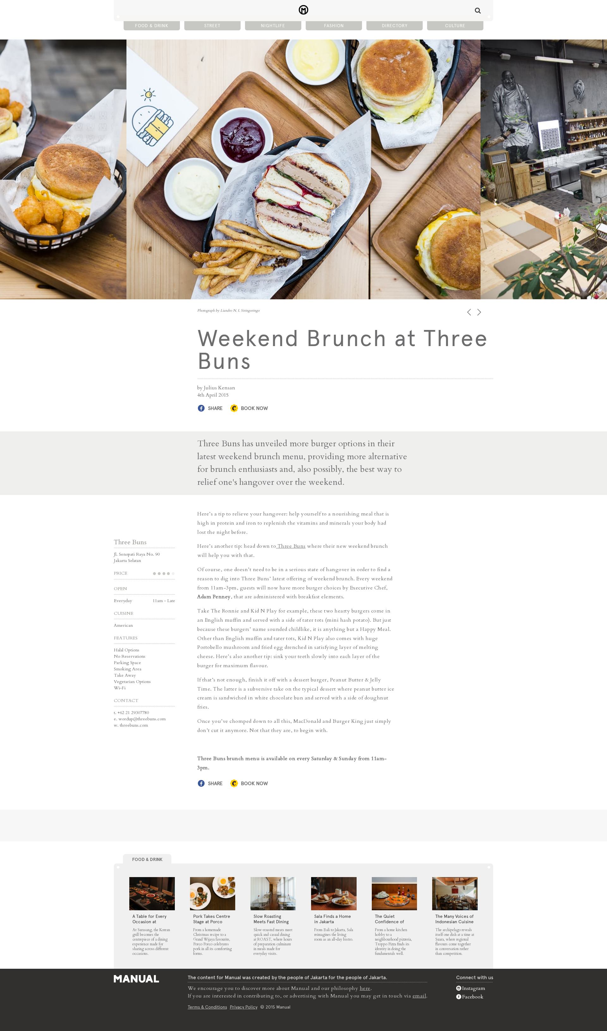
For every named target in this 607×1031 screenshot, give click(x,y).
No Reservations (129, 656)
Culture (455, 25)
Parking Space (127, 663)
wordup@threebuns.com (142, 719)
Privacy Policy (243, 1007)
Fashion (334, 25)
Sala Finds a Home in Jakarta (332, 919)
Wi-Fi (120, 688)
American (123, 625)
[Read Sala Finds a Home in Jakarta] (334, 894)
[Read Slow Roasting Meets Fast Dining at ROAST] (273, 894)
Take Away (125, 675)
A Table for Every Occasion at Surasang (149, 922)
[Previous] (470, 312)
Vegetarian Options (132, 682)
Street (212, 25)
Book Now (254, 408)
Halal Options (126, 650)
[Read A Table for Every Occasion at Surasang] (152, 894)
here (365, 988)
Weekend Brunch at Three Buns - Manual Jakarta (303, 10)
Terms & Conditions (207, 1007)
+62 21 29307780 (133, 713)
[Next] (480, 312)
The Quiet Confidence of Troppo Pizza (389, 922)
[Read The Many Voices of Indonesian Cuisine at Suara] (455, 894)
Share (215, 408)
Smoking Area (127, 669)
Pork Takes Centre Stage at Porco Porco (211, 922)
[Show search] (478, 10)
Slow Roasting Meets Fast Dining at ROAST (271, 922)
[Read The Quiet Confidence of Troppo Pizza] (394, 894)
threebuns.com (134, 725)
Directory (395, 25)
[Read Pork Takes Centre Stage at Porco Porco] (213, 894)
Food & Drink (151, 25)
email (419, 995)
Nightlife (273, 25)
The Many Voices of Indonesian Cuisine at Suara (454, 922)
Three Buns (130, 542)
